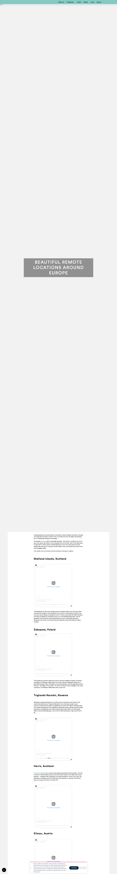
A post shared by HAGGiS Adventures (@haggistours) (47, 604)
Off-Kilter (11, 2)
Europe (43, 541)
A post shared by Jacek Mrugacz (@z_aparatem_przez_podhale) (50, 673)
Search (99, 2)
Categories (70, 2)
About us (61, 2)
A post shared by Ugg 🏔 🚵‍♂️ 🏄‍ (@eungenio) (46, 758)
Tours (92, 2)
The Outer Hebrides (40, 773)
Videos (86, 2)
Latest (79, 2)
